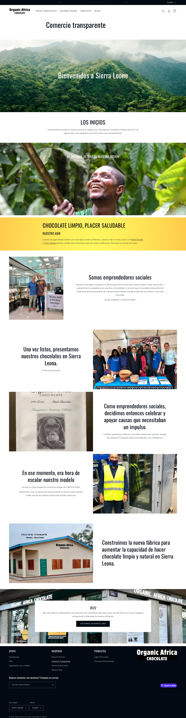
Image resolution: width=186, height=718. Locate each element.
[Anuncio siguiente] (126, 2)
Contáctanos (14, 657)
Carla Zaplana (50, 243)
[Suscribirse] (52, 685)
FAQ (10, 661)
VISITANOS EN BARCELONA (93, 623)
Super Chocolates (101, 657)
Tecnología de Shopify (39, 717)
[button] (163, 11)
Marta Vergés (137, 239)
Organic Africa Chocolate (23, 717)
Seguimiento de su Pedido (19, 665)
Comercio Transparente (61, 661)
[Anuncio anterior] (59, 2)
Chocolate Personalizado (104, 661)
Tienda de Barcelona (60, 665)
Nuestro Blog (57, 670)
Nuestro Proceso (58, 657)
